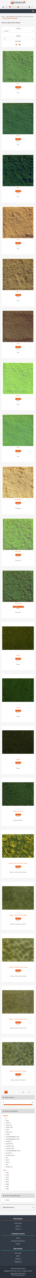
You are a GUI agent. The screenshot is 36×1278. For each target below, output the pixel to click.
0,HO (7, 1130)
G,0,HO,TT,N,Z (10, 1148)
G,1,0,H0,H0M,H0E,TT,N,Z (13, 1150)
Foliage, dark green (18, 811)
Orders (18, 1256)
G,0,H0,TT (9, 1141)
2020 (7, 1184)
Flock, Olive (18, 603)
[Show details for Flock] (18, 66)
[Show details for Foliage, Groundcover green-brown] (18, 1002)
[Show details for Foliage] (18, 638)
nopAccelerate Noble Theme (18, 1273)
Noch (7, 1200)
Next (23, 1092)
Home (3, 16)
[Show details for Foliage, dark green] (18, 794)
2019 (7, 1182)
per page (18, 41)
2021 (7, 1186)
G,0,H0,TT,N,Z (10, 1146)
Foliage (18, 655)
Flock (18, 84)
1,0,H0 (8, 1134)
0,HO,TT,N (9, 1132)
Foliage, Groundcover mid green (18, 1071)
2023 (7, 1189)
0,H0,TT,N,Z (9, 1127)
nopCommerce (21, 1268)
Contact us (18, 1229)
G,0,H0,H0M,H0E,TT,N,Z (13, 1139)
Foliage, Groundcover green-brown (18, 1019)
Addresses (18, 1259)
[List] (19, 44)
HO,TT (8, 1162)
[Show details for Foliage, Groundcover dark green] (18, 898)
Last (29, 1092)
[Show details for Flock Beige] (18, 482)
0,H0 (7, 1120)
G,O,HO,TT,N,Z (10, 1155)
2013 (7, 1175)
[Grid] (16, 44)
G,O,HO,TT (9, 1153)
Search (18, 1238)
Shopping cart (18, 1262)
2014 (7, 1177)
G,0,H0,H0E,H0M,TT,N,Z (13, 1137)
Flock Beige (18, 499)
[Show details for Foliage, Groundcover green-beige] (18, 950)
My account (18, 1253)
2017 (7, 1179)
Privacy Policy (18, 1223)
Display (18, 36)
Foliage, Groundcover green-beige (18, 967)
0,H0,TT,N (9, 1125)
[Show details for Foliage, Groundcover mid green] (18, 1054)
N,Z (7, 1164)
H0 (7, 1157)
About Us (18, 1226)
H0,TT (8, 1160)
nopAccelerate (21, 1275)
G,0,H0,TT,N (9, 1143)
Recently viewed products (18, 1241)
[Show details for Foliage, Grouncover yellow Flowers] (18, 846)
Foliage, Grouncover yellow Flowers (18, 863)
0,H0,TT (8, 1123)
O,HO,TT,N (9, 1167)
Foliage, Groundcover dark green (18, 915)
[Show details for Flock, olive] (18, 534)
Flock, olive (18, 551)
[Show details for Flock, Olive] (18, 586)
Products (18, 1244)
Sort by (18, 28)
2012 (7, 1172)
